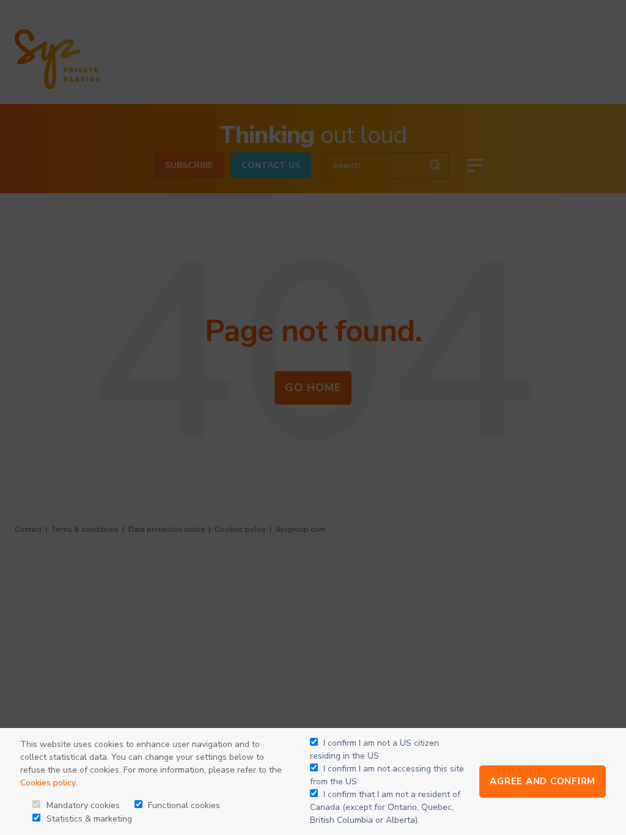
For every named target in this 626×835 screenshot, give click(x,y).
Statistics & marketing (88, 819)
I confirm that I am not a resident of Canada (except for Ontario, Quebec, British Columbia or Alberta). (385, 807)
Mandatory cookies (82, 805)
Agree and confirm (542, 781)
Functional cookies (182, 805)
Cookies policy (48, 783)
